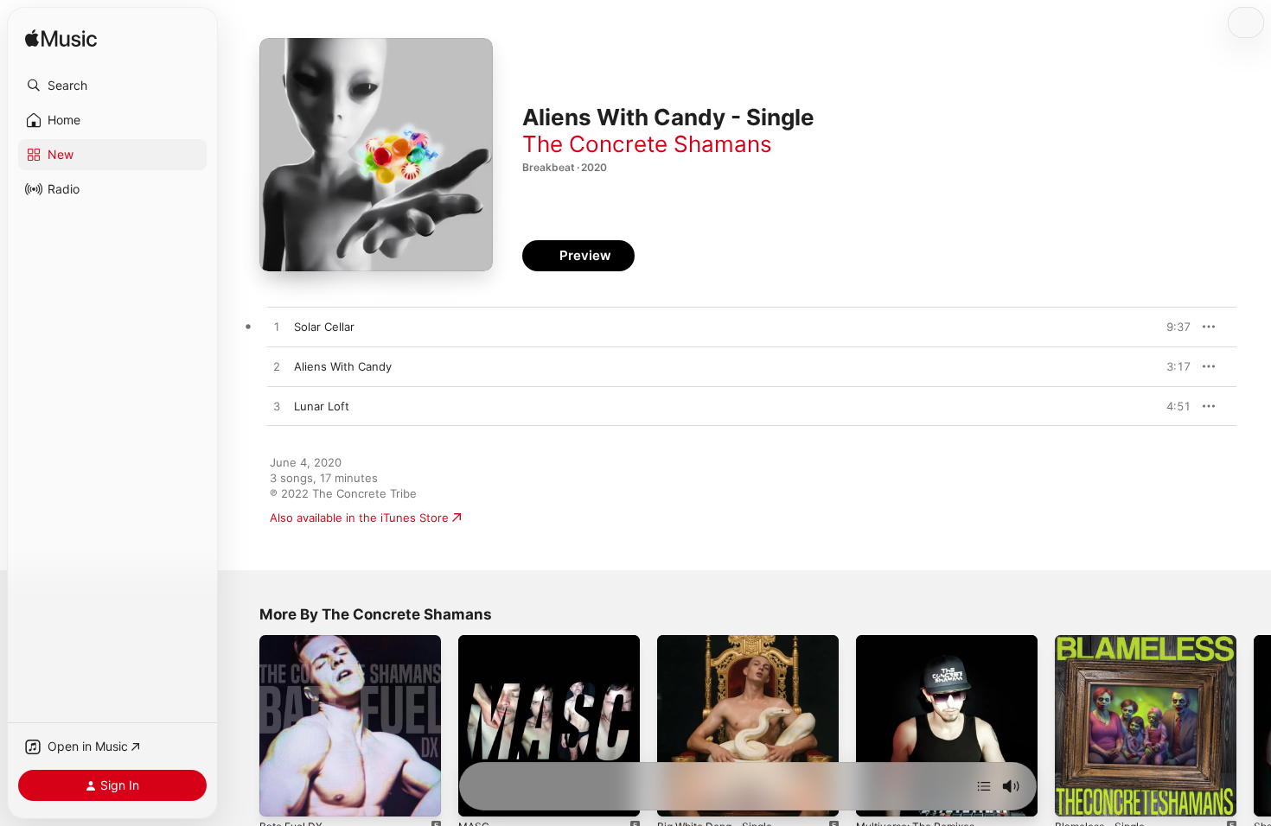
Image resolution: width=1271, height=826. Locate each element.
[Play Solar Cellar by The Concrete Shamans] (276, 327)
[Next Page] (1254, 725)
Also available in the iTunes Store (359, 517)
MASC (474, 642)
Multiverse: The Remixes (922, 642)
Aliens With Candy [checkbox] (343, 366)
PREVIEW (1172, 326)
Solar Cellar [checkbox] (324, 327)
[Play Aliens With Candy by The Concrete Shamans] (276, 367)
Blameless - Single (1104, 642)
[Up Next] (984, 786)
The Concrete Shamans (647, 143)
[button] (112, 85)
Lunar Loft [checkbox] (321, 406)
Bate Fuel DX (294, 642)
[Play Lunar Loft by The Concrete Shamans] (276, 407)
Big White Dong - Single (721, 642)
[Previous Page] (242, 725)
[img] (61, 39)
